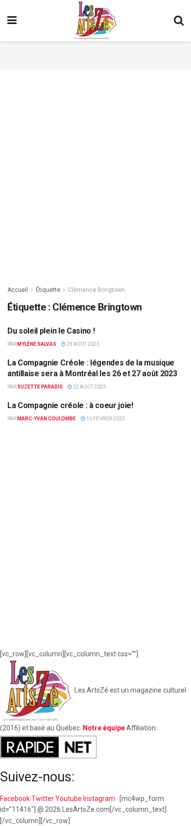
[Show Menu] (12, 20)
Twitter (43, 798)
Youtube (69, 798)
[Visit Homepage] (95, 20)
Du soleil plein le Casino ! (51, 331)
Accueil (17, 289)
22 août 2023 (89, 386)
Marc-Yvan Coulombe (46, 418)
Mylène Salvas (36, 344)
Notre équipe (104, 728)
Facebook (15, 798)
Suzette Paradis (40, 386)
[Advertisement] (95, 53)
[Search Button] (179, 20)
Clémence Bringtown (96, 289)
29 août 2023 (82, 344)
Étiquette (48, 289)
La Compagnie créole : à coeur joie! (70, 405)
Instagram (100, 798)
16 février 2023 (105, 418)
